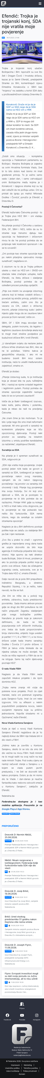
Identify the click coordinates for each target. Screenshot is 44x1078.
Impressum (15, 1065)
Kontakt (22, 1074)
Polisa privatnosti (30, 1071)
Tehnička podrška (31, 1068)
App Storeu (24, 809)
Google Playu (9, 809)
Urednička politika (12, 1068)
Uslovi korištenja (13, 1071)
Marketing (28, 1065)
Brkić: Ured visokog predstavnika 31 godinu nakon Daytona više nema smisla (21, 919)
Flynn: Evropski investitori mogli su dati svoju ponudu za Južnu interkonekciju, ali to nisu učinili (21, 976)
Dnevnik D (8, 840)
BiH (3, 37)
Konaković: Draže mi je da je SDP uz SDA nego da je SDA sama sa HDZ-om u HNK (21, 107)
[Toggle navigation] (40, 4)
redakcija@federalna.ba (22, 1055)
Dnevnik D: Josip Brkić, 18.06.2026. (17, 892)
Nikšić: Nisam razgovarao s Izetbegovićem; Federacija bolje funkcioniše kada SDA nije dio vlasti (21, 864)
